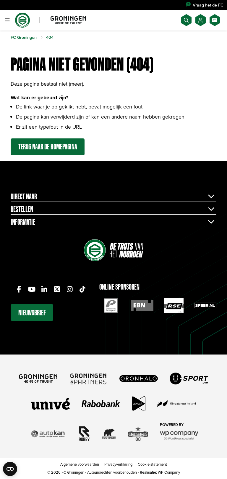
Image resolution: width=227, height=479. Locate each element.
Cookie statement (152, 464)
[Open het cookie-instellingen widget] (10, 469)
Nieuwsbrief (32, 312)
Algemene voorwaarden (79, 464)
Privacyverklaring (118, 464)
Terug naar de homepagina (47, 146)
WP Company (169, 472)
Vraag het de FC (208, 5)
